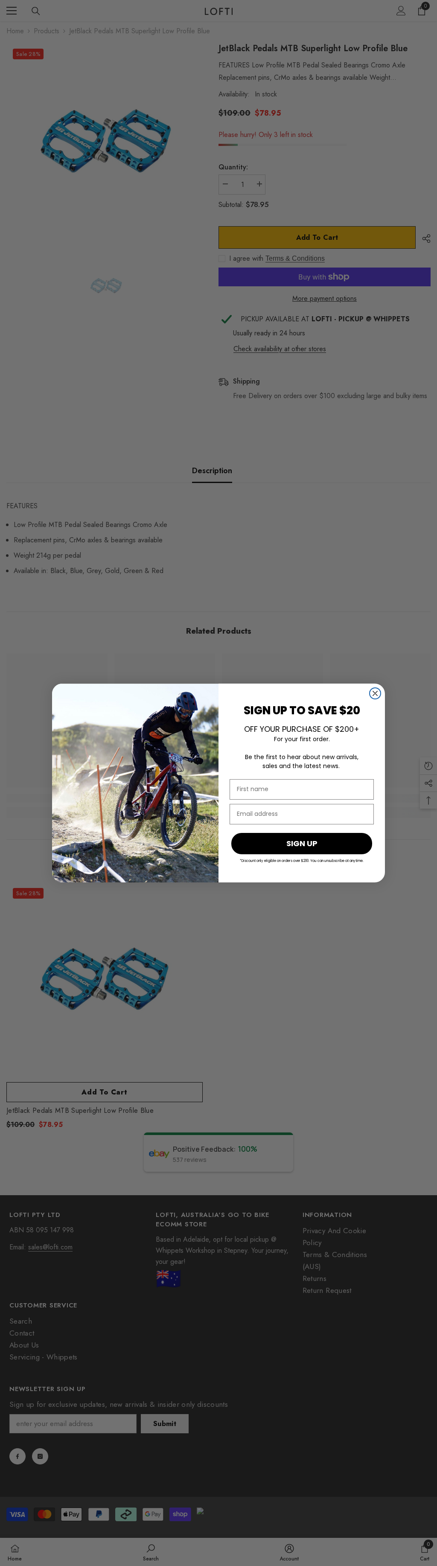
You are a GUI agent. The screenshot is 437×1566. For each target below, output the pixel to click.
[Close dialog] (375, 693)
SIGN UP (302, 843)
